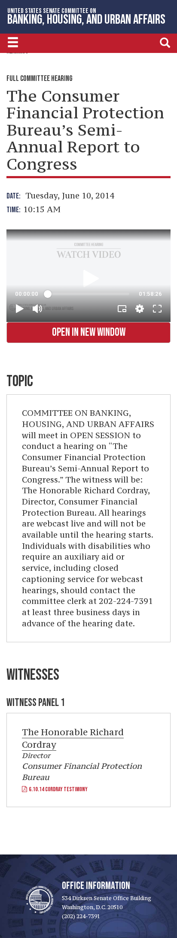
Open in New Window (88, 332)
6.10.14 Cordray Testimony (57, 789)
